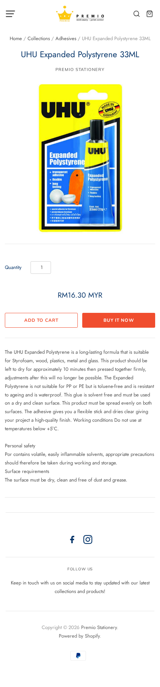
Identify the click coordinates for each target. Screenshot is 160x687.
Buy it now (118, 320)
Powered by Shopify (79, 635)
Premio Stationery (79, 69)
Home (16, 38)
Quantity (13, 267)
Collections (39, 38)
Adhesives (65, 38)
